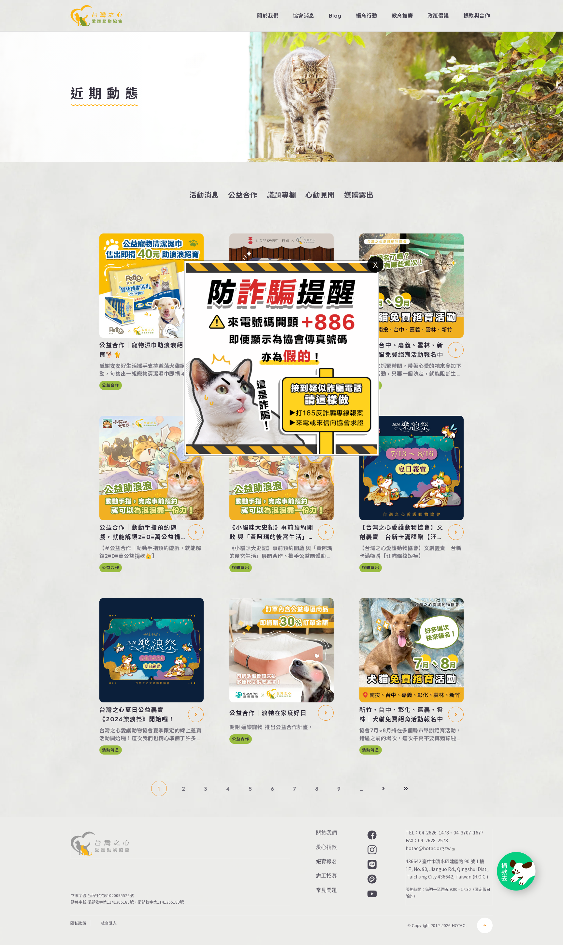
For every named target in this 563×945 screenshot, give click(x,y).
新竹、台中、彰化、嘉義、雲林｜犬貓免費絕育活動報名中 (401, 714)
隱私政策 (78, 922)
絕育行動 (366, 15)
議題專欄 (281, 194)
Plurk (371, 879)
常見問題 (326, 889)
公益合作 (243, 194)
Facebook (371, 835)
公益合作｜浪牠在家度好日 (268, 712)
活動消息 (204, 194)
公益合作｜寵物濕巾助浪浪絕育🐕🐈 (141, 349)
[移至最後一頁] (406, 788)
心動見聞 (320, 194)
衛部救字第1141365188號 (110, 902)
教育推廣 (402, 15)
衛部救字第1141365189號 (161, 902)
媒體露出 (359, 194)
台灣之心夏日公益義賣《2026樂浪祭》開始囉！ (137, 714)
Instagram (371, 849)
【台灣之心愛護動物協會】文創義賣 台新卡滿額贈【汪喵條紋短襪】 (401, 532)
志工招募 (326, 875)
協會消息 (303, 15)
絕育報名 (326, 861)
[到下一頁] (383, 788)
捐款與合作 (476, 15)
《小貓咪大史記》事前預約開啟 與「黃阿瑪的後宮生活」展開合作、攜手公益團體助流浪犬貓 (272, 532)
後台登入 (109, 922)
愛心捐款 (326, 846)
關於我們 (268, 15)
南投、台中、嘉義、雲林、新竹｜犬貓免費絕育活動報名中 (401, 349)
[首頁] (96, 16)
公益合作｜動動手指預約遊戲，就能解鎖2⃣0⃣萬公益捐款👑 (140, 532)
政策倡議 (438, 15)
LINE (371, 864)
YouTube (371, 893)
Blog (335, 15)
